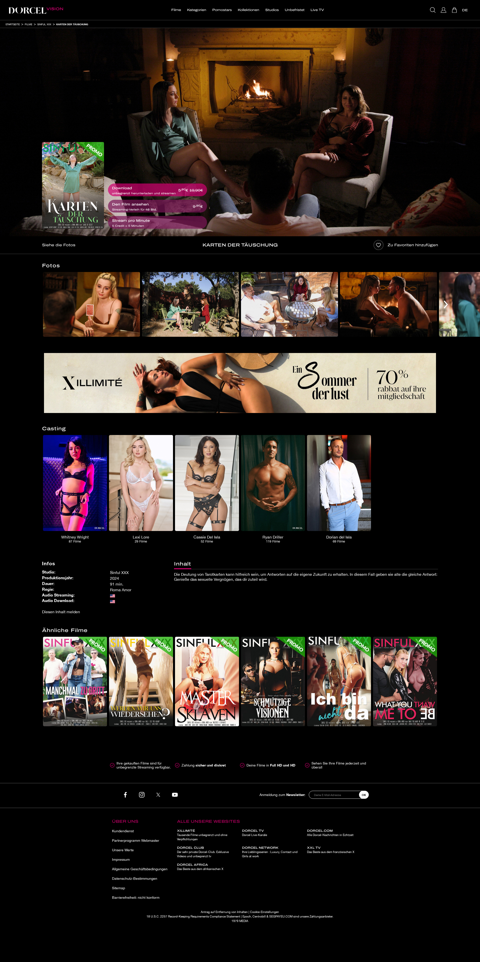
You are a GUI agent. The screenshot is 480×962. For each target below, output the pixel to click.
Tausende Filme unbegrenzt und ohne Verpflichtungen (202, 835)
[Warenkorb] (455, 10)
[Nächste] (446, 304)
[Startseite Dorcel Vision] (35, 10)
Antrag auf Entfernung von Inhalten (224, 912)
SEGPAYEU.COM (280, 916)
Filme (176, 10)
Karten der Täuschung (72, 24)
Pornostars (222, 10)
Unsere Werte (123, 850)
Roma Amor (120, 590)
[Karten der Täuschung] (73, 185)
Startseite (13, 24)
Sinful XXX (44, 24)
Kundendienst (123, 831)
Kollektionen (248, 10)
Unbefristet (294, 10)
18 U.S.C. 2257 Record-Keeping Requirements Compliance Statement (193, 916)
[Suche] (433, 10)
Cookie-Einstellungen (264, 912)
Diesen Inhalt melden (61, 612)
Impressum (121, 860)
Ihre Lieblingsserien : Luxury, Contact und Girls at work (270, 852)
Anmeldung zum (282, 794)
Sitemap (118, 888)
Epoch (246, 916)
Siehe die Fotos (58, 245)
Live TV (317, 10)
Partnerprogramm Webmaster (135, 840)
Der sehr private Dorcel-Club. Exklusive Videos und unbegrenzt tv (203, 852)
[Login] (444, 10)
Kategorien (196, 10)
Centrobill (259, 916)
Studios (272, 10)
